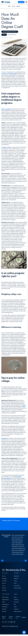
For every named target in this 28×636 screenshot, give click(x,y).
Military (18, 6)
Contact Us (18, 617)
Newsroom (4, 583)
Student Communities (17, 611)
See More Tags (12, 34)
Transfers (3, 601)
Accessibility (4, 578)
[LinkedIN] (3, 622)
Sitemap (24, 617)
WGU (9, 6)
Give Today (4, 590)
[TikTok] (14, 622)
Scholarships (4, 438)
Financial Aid (16, 601)
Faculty (15, 606)
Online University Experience (9, 31)
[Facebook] (5, 622)
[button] (26, 520)
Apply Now (21, 2)
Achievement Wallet (17, 588)
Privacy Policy (4, 617)
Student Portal (16, 576)
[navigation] (26, 2)
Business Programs (5, 597)
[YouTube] (11, 622)
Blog (15, 604)
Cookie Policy (11, 617)
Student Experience (5, 604)
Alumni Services (17, 585)
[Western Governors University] (6, 2)
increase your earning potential (9, 73)
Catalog (15, 580)
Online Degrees (4, 606)
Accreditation (4, 580)
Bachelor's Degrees (5, 599)
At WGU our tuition (6, 147)
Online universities (5, 109)
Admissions (16, 578)
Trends (13, 6)
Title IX (15, 583)
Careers (3, 585)
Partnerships (4, 611)
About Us (3, 576)
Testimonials (16, 609)
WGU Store (4, 588)
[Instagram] (8, 622)
